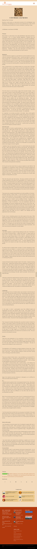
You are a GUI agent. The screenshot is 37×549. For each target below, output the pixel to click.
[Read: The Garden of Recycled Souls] (14, 522)
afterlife (11, 473)
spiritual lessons (11, 476)
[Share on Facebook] (5, 482)
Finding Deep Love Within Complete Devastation (19, 513)
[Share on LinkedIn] (26, 482)
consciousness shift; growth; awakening (25, 473)
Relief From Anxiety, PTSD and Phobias (18, 540)
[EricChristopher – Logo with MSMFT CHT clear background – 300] (7, 3)
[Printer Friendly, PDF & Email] (4, 473)
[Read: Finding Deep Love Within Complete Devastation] (14, 512)
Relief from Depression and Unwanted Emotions (18, 537)
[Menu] (33, 3)
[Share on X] (10, 482)
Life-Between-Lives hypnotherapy (19, 475)
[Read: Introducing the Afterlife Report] (14, 517)
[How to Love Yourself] (0, 274)
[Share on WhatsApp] (21, 482)
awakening (15, 473)
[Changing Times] (36, 274)
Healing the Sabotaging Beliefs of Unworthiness (17, 534)
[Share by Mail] (32, 482)
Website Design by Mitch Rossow (22, 545)
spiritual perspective (19, 476)
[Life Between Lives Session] (18, 12)
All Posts (15, 526)
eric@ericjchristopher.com (7, 523)
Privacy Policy (16, 545)
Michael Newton (29, 475)
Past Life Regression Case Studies (18, 532)
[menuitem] (33, 3)
